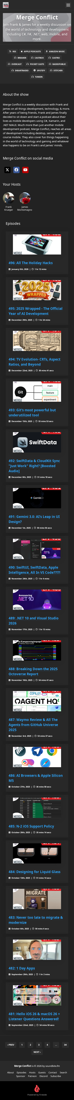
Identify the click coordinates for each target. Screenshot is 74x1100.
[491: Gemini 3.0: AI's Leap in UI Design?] (37, 498)
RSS (14, 51)
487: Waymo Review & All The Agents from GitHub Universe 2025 (33, 724)
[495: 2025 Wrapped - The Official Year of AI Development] (37, 290)
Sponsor (20, 1076)
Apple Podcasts (32, 51)
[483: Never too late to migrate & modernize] (37, 899)
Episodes (21, 1072)
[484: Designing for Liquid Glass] (37, 853)
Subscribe (55, 1076)
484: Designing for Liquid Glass (34, 871)
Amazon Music (57, 51)
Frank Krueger (8, 208)
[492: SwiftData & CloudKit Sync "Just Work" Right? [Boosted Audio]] (37, 442)
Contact (52, 1072)
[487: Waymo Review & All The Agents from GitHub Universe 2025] (37, 701)
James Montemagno (24, 208)
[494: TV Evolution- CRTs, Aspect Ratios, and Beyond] (37, 341)
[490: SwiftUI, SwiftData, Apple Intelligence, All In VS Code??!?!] (37, 549)
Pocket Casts (37, 64)
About (10, 1072)
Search (63, 1072)
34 (65, 1044)
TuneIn (39, 76)
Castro (56, 57)
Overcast (16, 64)
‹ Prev (10, 1044)
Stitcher (58, 70)
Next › (37, 1052)
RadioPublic (59, 64)
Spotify (41, 70)
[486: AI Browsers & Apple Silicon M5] (37, 757)
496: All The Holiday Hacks (31, 262)
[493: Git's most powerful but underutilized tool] (37, 391)
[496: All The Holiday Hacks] (37, 244)
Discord (44, 1076)
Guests (42, 1072)
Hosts (32, 1072)
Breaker (22, 57)
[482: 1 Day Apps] (37, 950)
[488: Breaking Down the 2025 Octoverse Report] (37, 650)
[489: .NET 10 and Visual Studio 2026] (37, 600)
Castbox (39, 57)
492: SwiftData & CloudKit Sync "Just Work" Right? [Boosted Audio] (34, 465)
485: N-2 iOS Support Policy (31, 826)
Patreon (32, 1076)
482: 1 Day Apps (22, 968)
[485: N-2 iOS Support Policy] (37, 808)
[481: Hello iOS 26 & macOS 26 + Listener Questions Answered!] (37, 995)
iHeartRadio (22, 70)
